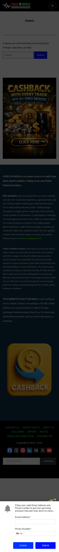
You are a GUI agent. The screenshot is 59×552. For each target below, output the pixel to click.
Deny (29, 545)
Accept (29, 538)
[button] (55, 514)
